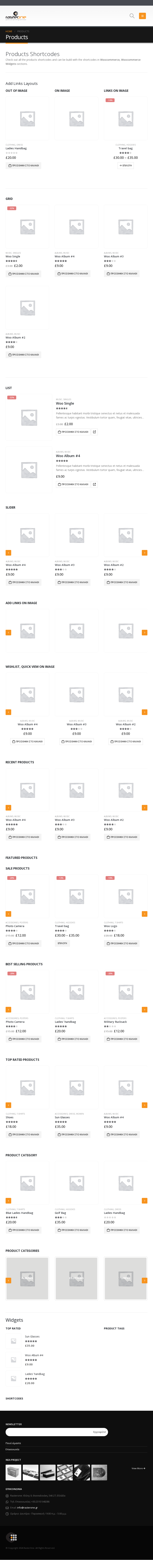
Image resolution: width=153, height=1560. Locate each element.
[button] (132, 15)
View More (137, 1468)
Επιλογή (127, 165)
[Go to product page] (27, 118)
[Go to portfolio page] (13, 1472)
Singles (17, 253)
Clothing (10, 144)
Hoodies (74, 115)
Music (9, 253)
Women (117, 922)
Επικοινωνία (12, 1449)
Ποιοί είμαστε (13, 1443)
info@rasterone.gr (27, 1507)
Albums (58, 253)
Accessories (61, 1018)
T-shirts (70, 922)
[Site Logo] (16, 15)
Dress (20, 144)
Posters (73, 1018)
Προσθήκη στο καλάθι (25, 165)
